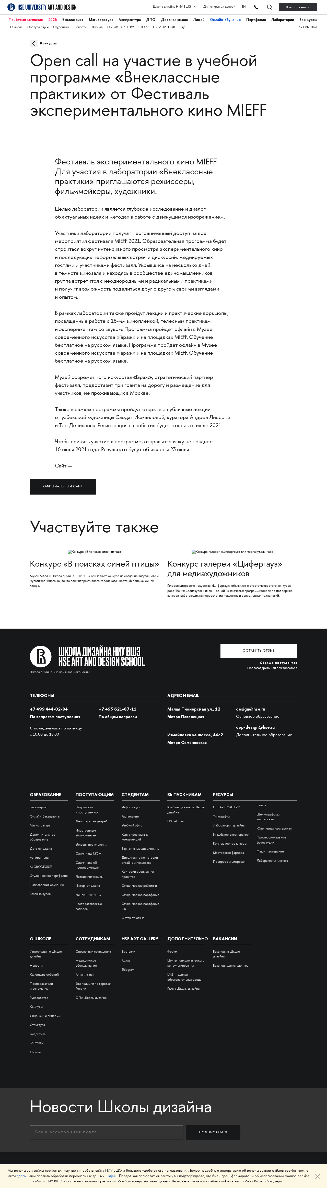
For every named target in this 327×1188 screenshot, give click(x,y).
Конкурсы (48, 43)
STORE (143, 27)
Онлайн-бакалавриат (45, 817)
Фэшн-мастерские (270, 852)
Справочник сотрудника (93, 952)
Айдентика (37, 1034)
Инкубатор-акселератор (231, 835)
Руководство (39, 998)
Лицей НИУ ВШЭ (88, 895)
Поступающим (38, 27)
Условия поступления (91, 845)
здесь (21, 1176)
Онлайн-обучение (225, 20)
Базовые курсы (40, 894)
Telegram (128, 970)
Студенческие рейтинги (139, 886)
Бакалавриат (73, 20)
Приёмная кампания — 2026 (33, 20)
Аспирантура (130, 20)
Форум (172, 952)
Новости (80, 27)
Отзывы (35, 1052)
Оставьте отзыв (133, 918)
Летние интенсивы (89, 877)
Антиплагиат (85, 975)
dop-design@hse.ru (255, 727)
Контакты (36, 1043)
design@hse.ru (250, 709)
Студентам (61, 27)
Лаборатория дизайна (228, 825)
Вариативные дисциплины (140, 849)
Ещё (182, 27)
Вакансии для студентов (230, 966)
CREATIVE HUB (164, 27)
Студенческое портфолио (49, 876)
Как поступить (298, 7)
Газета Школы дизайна (183, 989)
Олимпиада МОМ (88, 854)
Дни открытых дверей (219, 7)
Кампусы (36, 1007)
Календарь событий (44, 975)
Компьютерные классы (230, 844)
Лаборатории (282, 20)
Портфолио (256, 20)
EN (244, 7)
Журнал (97, 27)
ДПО (150, 20)
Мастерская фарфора (228, 853)
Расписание (130, 817)
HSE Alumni (175, 821)
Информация (131, 807)
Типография (221, 817)
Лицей (199, 20)
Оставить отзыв (259, 651)
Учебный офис (132, 825)
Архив (126, 961)
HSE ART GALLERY (120, 27)
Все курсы (308, 20)
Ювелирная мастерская (274, 829)
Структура (37, 1025)
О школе (16, 27)
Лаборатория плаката (272, 861)
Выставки (128, 952)
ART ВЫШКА (307, 27)
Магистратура (101, 20)
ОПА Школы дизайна (91, 998)
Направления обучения (47, 885)
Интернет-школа (88, 886)
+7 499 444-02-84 (49, 709)
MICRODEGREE (41, 867)
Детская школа (174, 20)
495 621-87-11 (117, 709)
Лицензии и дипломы (45, 1016)
